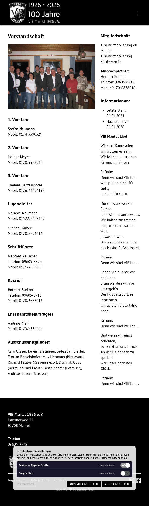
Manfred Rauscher (22, 256)
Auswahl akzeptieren (84, 484)
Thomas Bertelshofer (25, 185)
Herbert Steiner (21, 289)
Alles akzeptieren (117, 484)
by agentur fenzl (26, 484)
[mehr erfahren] (107, 465)
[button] (139, 13)
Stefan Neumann (21, 128)
